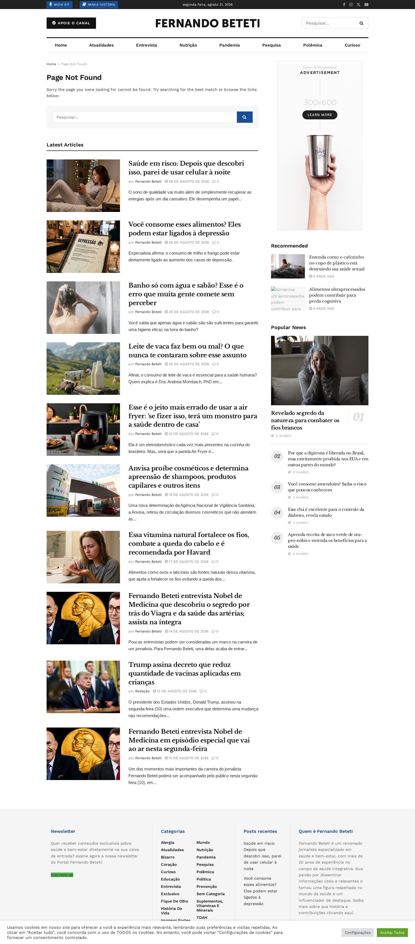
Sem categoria (210, 894)
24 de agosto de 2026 (188, 364)
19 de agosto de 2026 (188, 495)
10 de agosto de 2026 (188, 758)
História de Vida (171, 910)
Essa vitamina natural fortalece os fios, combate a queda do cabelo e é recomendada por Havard (188, 543)
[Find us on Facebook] (344, 4)
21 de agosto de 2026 (188, 434)
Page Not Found (74, 64)
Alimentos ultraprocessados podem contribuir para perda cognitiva (337, 295)
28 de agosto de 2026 (188, 181)
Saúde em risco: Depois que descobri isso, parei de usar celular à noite (262, 856)
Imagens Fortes (175, 920)
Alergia (167, 842)
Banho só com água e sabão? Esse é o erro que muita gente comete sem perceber (186, 294)
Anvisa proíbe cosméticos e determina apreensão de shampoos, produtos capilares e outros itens (188, 477)
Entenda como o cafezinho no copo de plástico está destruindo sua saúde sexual (337, 263)
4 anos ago (323, 308)
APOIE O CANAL (73, 23)
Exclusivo (170, 894)
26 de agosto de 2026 (188, 242)
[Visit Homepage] (207, 23)
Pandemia (229, 45)
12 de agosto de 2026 (176, 691)
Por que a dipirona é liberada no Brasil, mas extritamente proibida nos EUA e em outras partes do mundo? (328, 458)
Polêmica (312, 45)
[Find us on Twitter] (359, 4)
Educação (170, 879)
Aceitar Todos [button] (392, 932)
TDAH (201, 917)
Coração (169, 864)
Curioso (352, 45)
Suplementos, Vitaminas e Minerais (209, 905)
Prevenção (206, 886)
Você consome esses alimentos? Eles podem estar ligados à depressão (261, 891)
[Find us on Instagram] (351, 4)
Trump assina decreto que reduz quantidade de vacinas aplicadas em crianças (184, 673)
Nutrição (188, 45)
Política (203, 879)
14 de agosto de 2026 (188, 631)
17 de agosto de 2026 (188, 562)
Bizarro (167, 857)
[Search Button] (362, 23)
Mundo (203, 842)
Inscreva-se (62, 875)
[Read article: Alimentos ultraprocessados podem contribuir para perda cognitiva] (288, 298)
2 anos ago (323, 276)
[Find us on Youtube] (366, 4)
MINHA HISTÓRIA (101, 4)
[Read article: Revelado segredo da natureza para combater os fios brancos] (319, 371)
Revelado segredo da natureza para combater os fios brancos (305, 420)
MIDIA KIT (61, 4)
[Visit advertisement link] (319, 145)
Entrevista (146, 45)
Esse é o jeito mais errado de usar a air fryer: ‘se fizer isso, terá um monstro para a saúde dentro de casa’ (192, 416)
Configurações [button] (358, 932)
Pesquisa (271, 45)
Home (61, 45)
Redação (142, 691)
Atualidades (101, 45)
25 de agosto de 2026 (188, 312)
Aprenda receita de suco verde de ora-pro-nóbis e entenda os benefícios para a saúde (327, 540)
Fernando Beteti (148, 181)
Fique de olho (174, 901)
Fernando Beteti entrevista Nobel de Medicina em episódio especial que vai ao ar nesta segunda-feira (189, 740)
